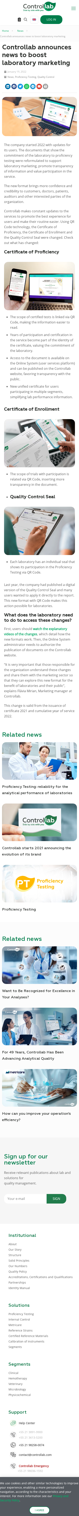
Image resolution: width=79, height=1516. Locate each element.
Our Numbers (18, 1266)
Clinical (13, 1373)
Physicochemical (20, 1395)
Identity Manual (19, 1288)
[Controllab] (39, 6)
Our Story (15, 1249)
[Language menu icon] (34, 19)
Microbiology (17, 1389)
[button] (8, 86)
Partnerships (17, 1282)
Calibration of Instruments (26, 1341)
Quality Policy (18, 1271)
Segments (15, 1347)
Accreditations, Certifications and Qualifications (41, 1277)
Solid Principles (19, 1260)
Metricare (15, 1325)
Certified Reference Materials (28, 1336)
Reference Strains (21, 1330)
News (20, 31)
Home (5, 31)
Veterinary (15, 1384)
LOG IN (51, 19)
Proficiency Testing (25, 77)
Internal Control (19, 1319)
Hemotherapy (18, 1378)
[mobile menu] (73, 8)
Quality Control (45, 77)
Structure (15, 1255)
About (13, 1244)
